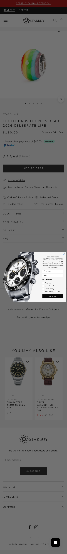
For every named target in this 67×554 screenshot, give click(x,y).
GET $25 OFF (53, 296)
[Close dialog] (64, 254)
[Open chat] (55, 542)
